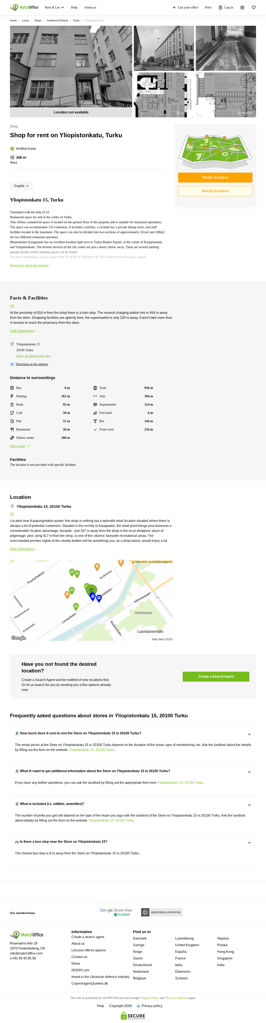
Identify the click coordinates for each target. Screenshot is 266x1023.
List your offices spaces (88, 950)
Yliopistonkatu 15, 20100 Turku (91, 750)
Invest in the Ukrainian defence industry (100, 977)
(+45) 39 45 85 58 (23, 958)
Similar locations (215, 177)
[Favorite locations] (253, 7)
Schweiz (181, 978)
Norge (137, 951)
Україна (223, 938)
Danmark (140, 938)
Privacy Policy (149, 998)
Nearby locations (215, 191)
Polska (222, 945)
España (181, 951)
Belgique (139, 978)
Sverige (138, 945)
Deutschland (142, 965)
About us (90, 7)
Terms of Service (176, 998)
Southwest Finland (57, 20)
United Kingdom (187, 945)
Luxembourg (184, 938)
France (180, 958)
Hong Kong (225, 951)
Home (13, 20)
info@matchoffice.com (26, 953)
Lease (25, 20)
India (220, 965)
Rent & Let (52, 7)
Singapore (225, 958)
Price (208, 7)
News (75, 963)
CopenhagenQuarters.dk (89, 983)
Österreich (182, 971)
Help (74, 7)
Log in (228, 7)
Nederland (141, 971)
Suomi (138, 958)
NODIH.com (80, 970)
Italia (178, 965)
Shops (38, 20)
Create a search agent (87, 937)
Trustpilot (16, 891)
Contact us (79, 957)
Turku (76, 20)
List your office (188, 7)
